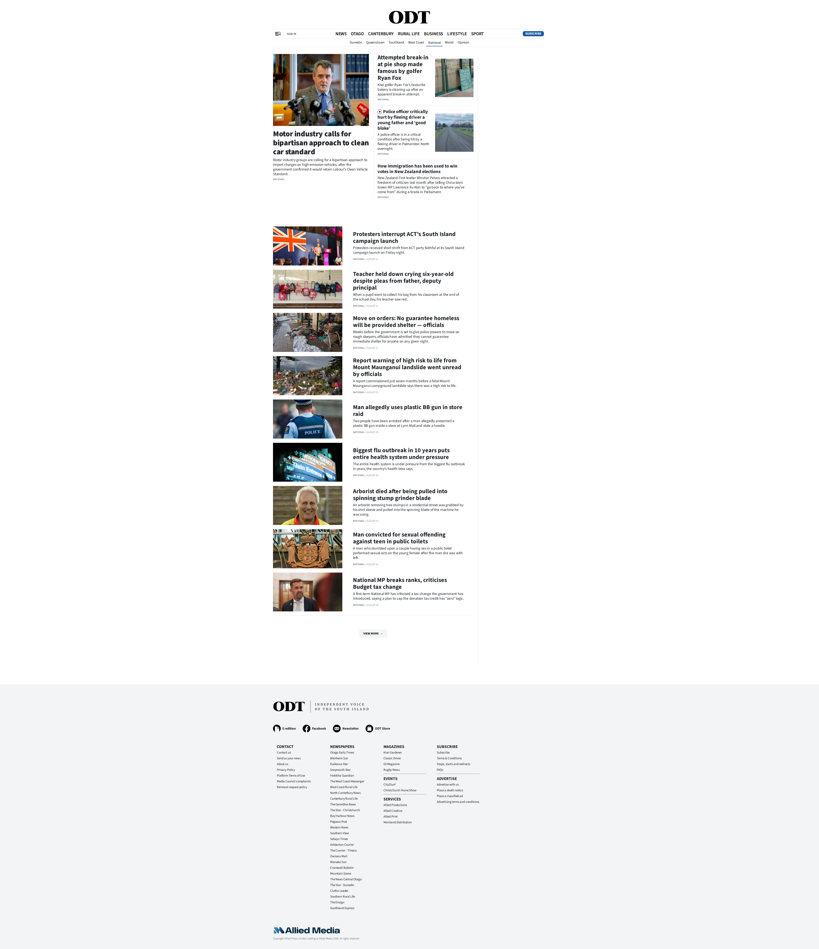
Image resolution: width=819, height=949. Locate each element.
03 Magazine (391, 764)
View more (371, 633)
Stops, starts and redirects (453, 764)
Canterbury (381, 34)
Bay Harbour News (342, 816)
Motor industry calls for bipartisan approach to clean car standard (321, 142)
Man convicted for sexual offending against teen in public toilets (399, 538)
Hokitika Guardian (342, 775)
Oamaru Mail (338, 856)
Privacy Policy (286, 770)
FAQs (440, 770)
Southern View (339, 833)
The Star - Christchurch (345, 810)
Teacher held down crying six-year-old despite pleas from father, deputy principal (403, 281)
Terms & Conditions (449, 758)
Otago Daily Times (342, 752)
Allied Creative (392, 811)
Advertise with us (448, 784)
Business (433, 34)
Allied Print (390, 816)
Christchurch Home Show (400, 790)
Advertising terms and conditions (458, 802)
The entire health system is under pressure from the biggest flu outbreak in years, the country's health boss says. (409, 466)
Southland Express (342, 908)
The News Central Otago (346, 879)
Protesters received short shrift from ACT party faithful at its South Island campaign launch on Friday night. (408, 250)
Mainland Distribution (397, 822)
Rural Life (409, 34)
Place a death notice (450, 790)
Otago (357, 34)
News (341, 34)
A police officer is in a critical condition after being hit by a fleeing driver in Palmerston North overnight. (403, 141)
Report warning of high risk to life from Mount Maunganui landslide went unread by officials (407, 367)
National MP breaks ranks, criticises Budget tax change (400, 583)
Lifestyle (457, 34)
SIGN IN (291, 34)
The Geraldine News (343, 804)
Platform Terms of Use (291, 775)
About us (282, 764)
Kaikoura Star (339, 764)
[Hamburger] (278, 34)
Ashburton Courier (342, 845)
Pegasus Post (338, 821)
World (449, 42)
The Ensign (337, 902)
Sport (477, 34)
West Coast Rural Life (343, 787)
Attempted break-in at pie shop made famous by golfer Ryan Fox (403, 67)
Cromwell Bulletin (341, 868)
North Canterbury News (345, 793)
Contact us (284, 752)
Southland (396, 42)
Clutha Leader (339, 891)
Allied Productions (395, 805)
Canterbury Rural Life (344, 798)
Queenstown (375, 42)
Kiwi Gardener (392, 752)
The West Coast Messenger (347, 781)
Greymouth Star (340, 770)
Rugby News (391, 770)
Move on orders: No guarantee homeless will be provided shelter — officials (406, 321)
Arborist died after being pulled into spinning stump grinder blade (400, 494)
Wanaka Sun (338, 862)
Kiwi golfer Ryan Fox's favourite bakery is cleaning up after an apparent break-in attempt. (401, 89)
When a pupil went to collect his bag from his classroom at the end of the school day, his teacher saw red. (406, 297)
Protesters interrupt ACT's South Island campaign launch (404, 237)
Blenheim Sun (339, 758)
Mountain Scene (340, 873)
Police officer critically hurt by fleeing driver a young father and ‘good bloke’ (403, 120)
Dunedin (356, 42)
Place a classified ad (450, 796)
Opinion (463, 42)
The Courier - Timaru (343, 850)
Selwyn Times (339, 839)
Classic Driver (392, 758)
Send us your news (289, 758)
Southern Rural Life (342, 896)
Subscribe (533, 33)
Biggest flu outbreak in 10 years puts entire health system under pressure (401, 453)
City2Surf (389, 784)
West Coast (416, 42)
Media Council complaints (294, 781)
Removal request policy (292, 787)
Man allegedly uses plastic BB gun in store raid (407, 410)
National (434, 42)
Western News (339, 827)
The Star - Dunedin (342, 885)
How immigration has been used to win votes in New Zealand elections (417, 169)
